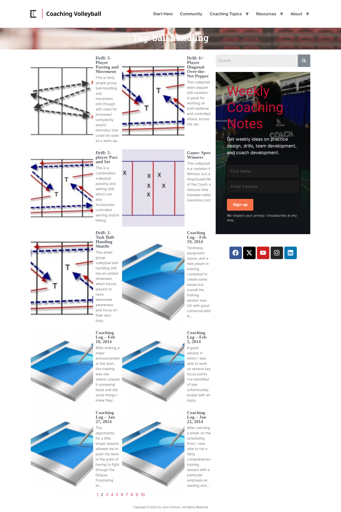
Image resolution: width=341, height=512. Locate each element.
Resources (266, 13)
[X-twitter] (249, 253)
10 (143, 494)
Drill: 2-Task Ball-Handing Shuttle (105, 239)
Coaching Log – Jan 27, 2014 (105, 417)
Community (191, 13)
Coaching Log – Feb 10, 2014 (105, 337)
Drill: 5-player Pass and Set (107, 157)
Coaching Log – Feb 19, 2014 (196, 237)
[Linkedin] (290, 253)
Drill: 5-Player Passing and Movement (107, 64)
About (296, 13)
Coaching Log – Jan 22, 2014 (196, 417)
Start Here (162, 13)
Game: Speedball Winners (203, 155)
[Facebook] (235, 253)
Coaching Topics (226, 13)
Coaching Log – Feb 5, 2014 (196, 337)
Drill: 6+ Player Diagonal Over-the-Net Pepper (198, 66)
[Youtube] (263, 253)
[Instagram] (277, 253)
